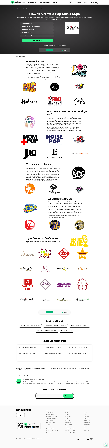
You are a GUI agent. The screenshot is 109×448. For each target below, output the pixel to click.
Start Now (68, 396)
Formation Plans (49, 412)
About (66, 412)
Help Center (86, 416)
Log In (20, 415)
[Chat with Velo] (105, 444)
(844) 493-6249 (77, 2)
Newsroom (67, 420)
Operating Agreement (51, 418)
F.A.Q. (85, 414)
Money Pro (48, 424)
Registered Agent (50, 414)
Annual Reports (49, 420)
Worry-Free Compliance (51, 416)
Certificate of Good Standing (52, 430)
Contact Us (86, 418)
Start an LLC (94, 2)
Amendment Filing (50, 428)
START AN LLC (37, 40)
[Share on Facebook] (25, 375)
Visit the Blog (68, 422)
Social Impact (68, 416)
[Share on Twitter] (22, 375)
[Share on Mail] (27, 375)
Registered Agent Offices (70, 432)
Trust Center (87, 424)
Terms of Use (87, 420)
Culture (66, 418)
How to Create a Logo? (27, 8)
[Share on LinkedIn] (19, 375)
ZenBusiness (18, 8)
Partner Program (69, 424)
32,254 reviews (57, 50)
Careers (67, 414)
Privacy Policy (87, 422)
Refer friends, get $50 (70, 430)
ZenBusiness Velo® (50, 422)
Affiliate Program (69, 426)
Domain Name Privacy (51, 432)
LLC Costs (48, 426)
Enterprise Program (69, 428)
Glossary (86, 426)
